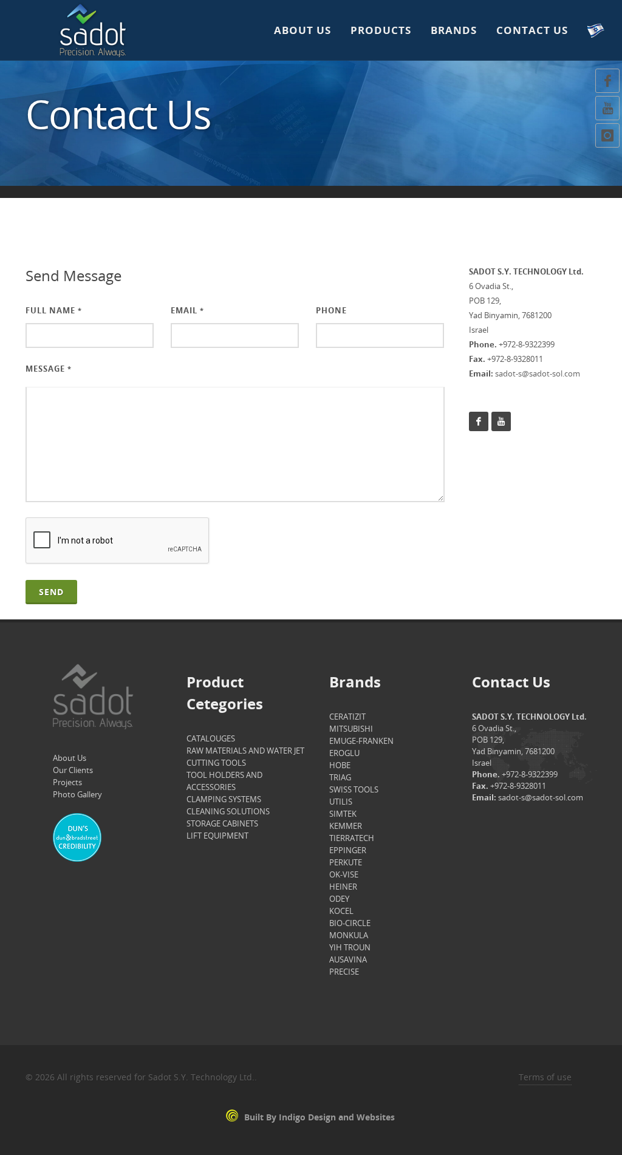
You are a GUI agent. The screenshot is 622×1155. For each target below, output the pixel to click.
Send (51, 592)
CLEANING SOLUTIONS (228, 811)
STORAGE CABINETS (222, 823)
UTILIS (340, 801)
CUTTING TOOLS (216, 762)
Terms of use (545, 1077)
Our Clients (73, 770)
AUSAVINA (348, 959)
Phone (331, 310)
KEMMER (345, 825)
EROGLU (344, 753)
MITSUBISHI (351, 728)
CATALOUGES (210, 738)
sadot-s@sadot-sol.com (537, 373)
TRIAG (340, 777)
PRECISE (344, 971)
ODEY (339, 898)
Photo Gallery (77, 794)
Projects (67, 782)
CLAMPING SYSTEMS (223, 799)
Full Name (54, 310)
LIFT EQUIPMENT (217, 835)
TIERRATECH (351, 838)
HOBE (339, 765)
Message (49, 368)
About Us (69, 757)
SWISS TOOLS (353, 789)
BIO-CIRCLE (350, 923)
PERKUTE (345, 862)
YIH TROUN (350, 947)
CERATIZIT (347, 716)
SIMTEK (343, 813)
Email (187, 310)
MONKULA (348, 935)
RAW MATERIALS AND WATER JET (245, 750)
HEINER (343, 886)
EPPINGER (347, 850)
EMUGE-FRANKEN (361, 740)
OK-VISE (343, 874)
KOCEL (341, 910)
